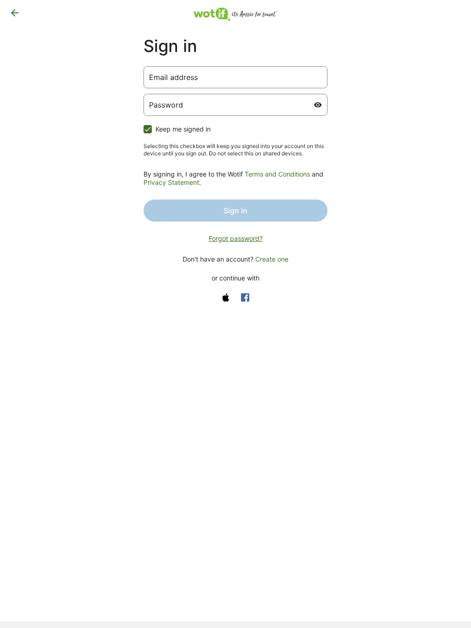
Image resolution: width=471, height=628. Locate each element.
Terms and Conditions (277, 174)
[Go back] (15, 13)
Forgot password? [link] (236, 238)
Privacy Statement (171, 182)
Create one (271, 259)
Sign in (235, 210)
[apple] (226, 297)
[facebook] (245, 297)
